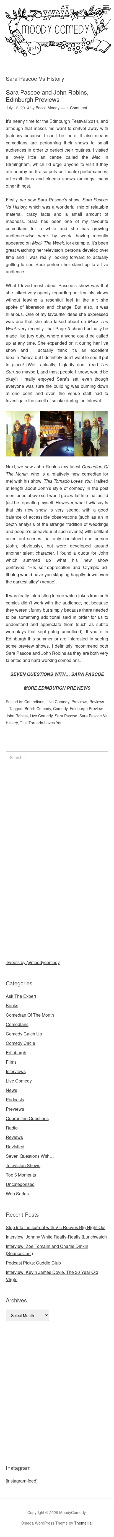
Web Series (17, 1193)
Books (12, 1005)
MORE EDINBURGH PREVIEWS (57, 688)
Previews (79, 701)
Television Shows (23, 1165)
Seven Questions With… (30, 1156)
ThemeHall (83, 1523)
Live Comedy (57, 701)
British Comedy (38, 708)
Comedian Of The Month (30, 1015)
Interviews (16, 1071)
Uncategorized (20, 1184)
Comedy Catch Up (24, 1033)
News (11, 1090)
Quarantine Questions (27, 1118)
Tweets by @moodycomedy (33, 962)
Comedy (60, 708)
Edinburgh (16, 1052)
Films (11, 1062)
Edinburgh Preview (86, 708)
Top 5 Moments (21, 1175)
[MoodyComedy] (57, 52)
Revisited (15, 1146)
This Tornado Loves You (41, 722)
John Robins (17, 715)
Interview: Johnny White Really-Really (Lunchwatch (56, 1237)
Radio (12, 1128)
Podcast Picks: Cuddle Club (33, 1263)
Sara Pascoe (66, 715)
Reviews (96, 701)
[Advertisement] (47, 860)
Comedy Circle (20, 1043)
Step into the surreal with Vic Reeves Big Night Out (55, 1227)
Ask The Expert (21, 996)
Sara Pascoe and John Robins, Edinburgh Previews (47, 95)
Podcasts (15, 1099)
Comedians (34, 701)
